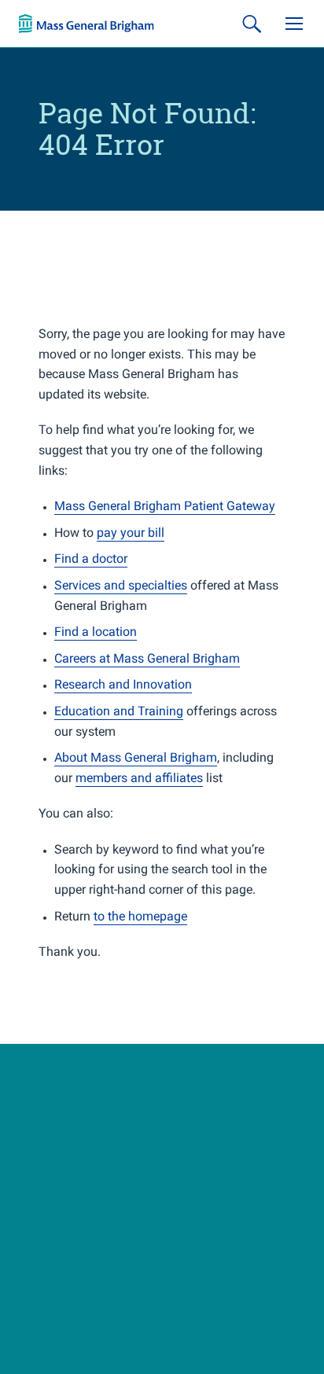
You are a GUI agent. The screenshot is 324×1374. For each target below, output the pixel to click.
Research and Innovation (123, 684)
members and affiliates (139, 777)
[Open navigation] (294, 24)
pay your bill (130, 532)
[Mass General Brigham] (86, 23)
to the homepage (140, 916)
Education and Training (118, 711)
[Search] (251, 23)
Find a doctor (90, 558)
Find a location (95, 631)
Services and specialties (120, 585)
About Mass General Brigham (135, 757)
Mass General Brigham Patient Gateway (164, 505)
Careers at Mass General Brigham (147, 658)
